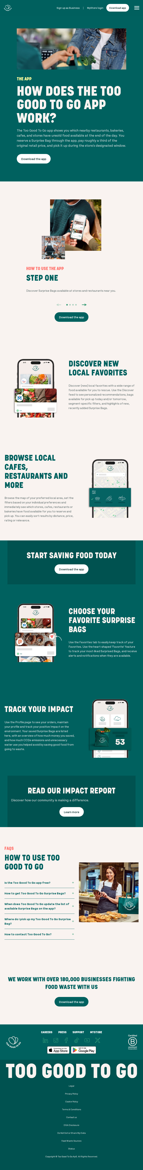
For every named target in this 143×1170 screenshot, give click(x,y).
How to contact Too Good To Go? (28, 934)
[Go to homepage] (7, 8)
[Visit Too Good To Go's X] (98, 1040)
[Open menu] (137, 7)
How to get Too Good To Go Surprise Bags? (35, 893)
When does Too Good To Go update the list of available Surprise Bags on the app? (36, 906)
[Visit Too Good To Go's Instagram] (56, 1040)
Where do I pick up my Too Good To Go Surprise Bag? (37, 921)
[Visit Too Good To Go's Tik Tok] (77, 1040)
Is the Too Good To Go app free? (27, 882)
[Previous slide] (59, 305)
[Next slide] (84, 305)
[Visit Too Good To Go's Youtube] (87, 1040)
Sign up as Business (68, 7)
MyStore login (95, 7)
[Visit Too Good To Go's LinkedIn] (45, 1040)
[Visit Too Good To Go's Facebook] (66, 1040)
